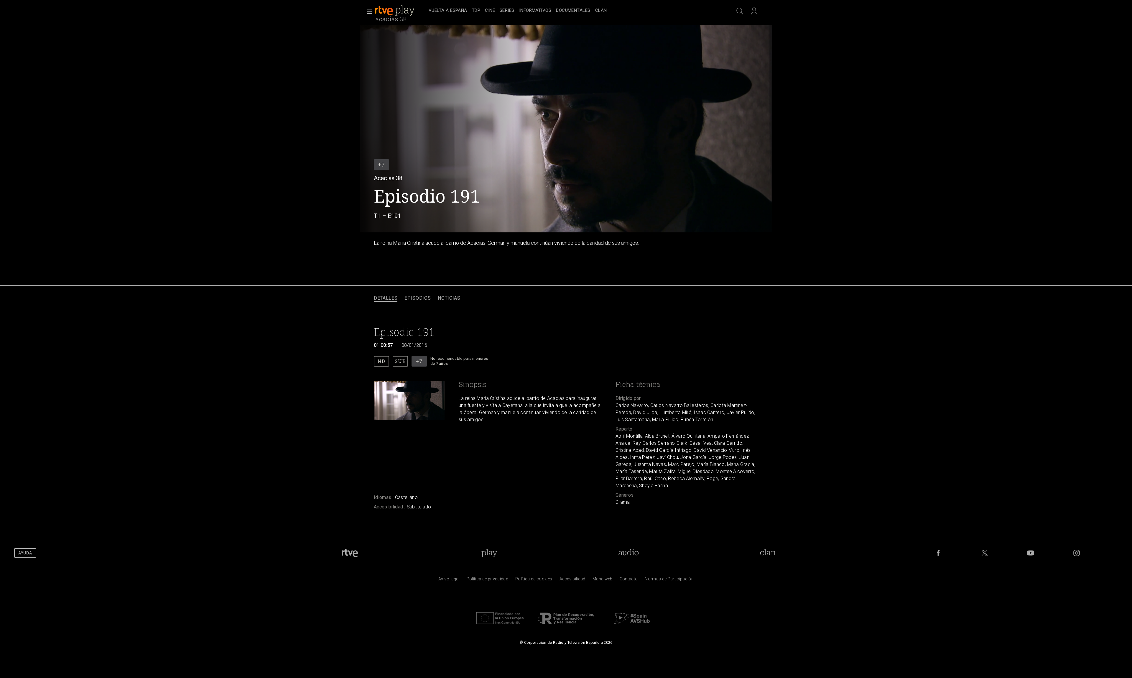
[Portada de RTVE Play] (395, 11)
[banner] (400, 11)
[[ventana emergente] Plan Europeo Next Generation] (499, 625)
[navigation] (572, 11)
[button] (367, 11)
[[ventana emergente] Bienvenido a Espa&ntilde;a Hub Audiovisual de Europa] (632, 625)
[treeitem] (448, 10)
